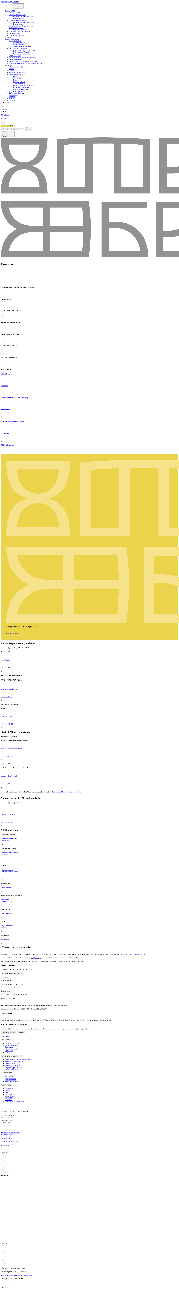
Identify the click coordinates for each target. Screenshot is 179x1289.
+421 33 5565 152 (7, 724)
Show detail (21, 1032)
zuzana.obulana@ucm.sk (9, 776)
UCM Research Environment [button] (18, 48)
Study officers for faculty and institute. (68, 792)
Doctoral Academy (15, 59)
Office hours (5, 115)
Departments (9, 1047)
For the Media (9, 1076)
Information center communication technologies (10, 870)
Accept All (5, 1032)
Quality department (6, 913)
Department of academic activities (6, 900)
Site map (4, 118)
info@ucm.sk (35, 958)
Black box (8, 1100)
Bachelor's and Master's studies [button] (23, 16)
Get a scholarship (14, 33)
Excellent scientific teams (21, 54)
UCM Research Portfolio (21, 52)
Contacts (12, 100)
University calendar (11, 1045)
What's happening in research (22, 46)
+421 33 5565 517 (7, 784)
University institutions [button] (16, 74)
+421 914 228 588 (7, 822)
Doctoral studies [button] (18, 18)
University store (5, 939)
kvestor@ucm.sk (6, 716)
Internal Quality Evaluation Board (24, 85)
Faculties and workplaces (17, 72)
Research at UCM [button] (15, 41)
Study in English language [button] (17, 15)
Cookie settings (6, 1036)
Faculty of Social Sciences (13, 1065)
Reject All (13, 1032)
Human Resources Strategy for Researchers (23, 61)
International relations (16, 91)
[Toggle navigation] (18, 5)
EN (6, 111)
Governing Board (19, 82)
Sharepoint (8, 1094)
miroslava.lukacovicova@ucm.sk (11, 749)
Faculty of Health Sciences (13, 1067)
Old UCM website (11, 1098)
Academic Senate (19, 84)
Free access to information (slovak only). (133, 954)
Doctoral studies (18, 24)
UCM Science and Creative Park (24, 50)
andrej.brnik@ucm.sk (8, 814)
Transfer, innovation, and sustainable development (25, 63)
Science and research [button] (12, 39)
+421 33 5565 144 (7, 756)
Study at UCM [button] (10, 11)
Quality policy (13, 95)
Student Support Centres (17, 35)
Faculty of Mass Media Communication (18, 1060)
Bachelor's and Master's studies (23, 22)
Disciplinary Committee (21, 87)
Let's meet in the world (16, 93)
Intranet (7, 1090)
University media (10, 1078)
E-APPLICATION (7, 126)
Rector (15, 76)
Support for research (20, 44)
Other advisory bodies (20, 89)
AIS (6, 1092)
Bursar (15, 80)
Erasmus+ (8, 37)
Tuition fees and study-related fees (20, 31)
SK (6, 110)
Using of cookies (6, 1138)
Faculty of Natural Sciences (14, 1061)
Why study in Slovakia (16, 13)
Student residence (6, 887)
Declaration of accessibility (9, 1141)
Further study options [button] (16, 28)
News (7, 102)
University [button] (8, 65)
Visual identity (9, 1096)
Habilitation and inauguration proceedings (22, 57)
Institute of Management (13, 1069)
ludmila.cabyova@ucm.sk (9, 689)
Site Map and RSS (7, 1145)
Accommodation (10, 1080)
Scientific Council (15, 56)
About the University (16, 67)
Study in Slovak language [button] (17, 20)
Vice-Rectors (17, 78)
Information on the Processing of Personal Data (10, 1133)
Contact (7, 1052)
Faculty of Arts (10, 1063)
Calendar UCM (14, 71)
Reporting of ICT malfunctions (15, 1102)
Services (12, 98)
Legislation (12, 97)
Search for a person (11, 1081)
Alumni (11, 69)
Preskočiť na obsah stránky (10, 2)
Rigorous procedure (19, 30)
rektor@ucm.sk (6, 660)
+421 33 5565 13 (6, 697)
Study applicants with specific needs (21, 26)
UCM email (9, 1088)
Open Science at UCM (20, 43)
